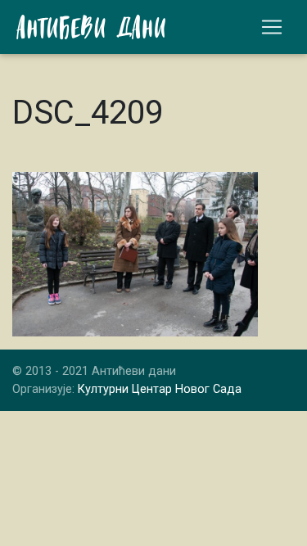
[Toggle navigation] (272, 27)
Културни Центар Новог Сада (160, 389)
